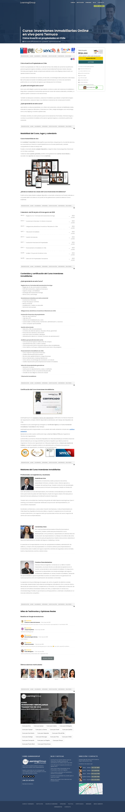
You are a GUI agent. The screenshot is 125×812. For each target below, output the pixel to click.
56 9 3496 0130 (95, 770)
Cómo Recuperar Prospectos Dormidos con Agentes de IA (61, 765)
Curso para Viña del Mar (58, 733)
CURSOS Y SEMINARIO (28, 804)
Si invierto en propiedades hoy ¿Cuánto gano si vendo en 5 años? (62, 776)
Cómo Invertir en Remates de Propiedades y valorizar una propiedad (61, 772)
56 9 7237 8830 (95, 767)
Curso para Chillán (67, 736)
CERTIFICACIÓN (52, 56)
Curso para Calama (52, 726)
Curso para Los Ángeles (43, 740)
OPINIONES (88, 2)
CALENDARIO (37, 56)
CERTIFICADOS (79, 804)
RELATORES (68, 56)
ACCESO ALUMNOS (99, 6)
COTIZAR (91, 62)
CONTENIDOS (61, 56)
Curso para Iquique (39, 726)
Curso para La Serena (41, 729)
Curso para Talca (54, 736)
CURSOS (73, 2)
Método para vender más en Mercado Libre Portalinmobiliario (61, 780)
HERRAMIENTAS (58, 807)
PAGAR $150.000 (90, 58)
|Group (27, 2)
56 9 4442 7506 (96, 773)
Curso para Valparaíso (43, 733)
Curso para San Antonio (28, 733)
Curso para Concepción (28, 740)
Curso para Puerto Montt (28, 744)
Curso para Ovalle (54, 729)
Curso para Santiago (27, 736)
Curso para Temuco (58, 740)
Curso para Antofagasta (66, 726)
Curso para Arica (26, 726)
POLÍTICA (70, 804)
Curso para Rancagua (41, 736)
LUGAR (31, 56)
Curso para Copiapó (27, 729)
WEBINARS (88, 804)
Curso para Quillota (67, 729)
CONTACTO (101, 2)
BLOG (94, 2)
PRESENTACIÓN (25, 56)
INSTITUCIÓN (80, 2)
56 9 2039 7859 (95, 776)
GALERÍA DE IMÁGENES (51, 804)
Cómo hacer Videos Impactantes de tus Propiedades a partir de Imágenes (60, 769)
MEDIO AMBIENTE (98, 804)
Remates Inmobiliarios (27, 784)
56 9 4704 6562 (95, 779)
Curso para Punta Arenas (44, 744)
